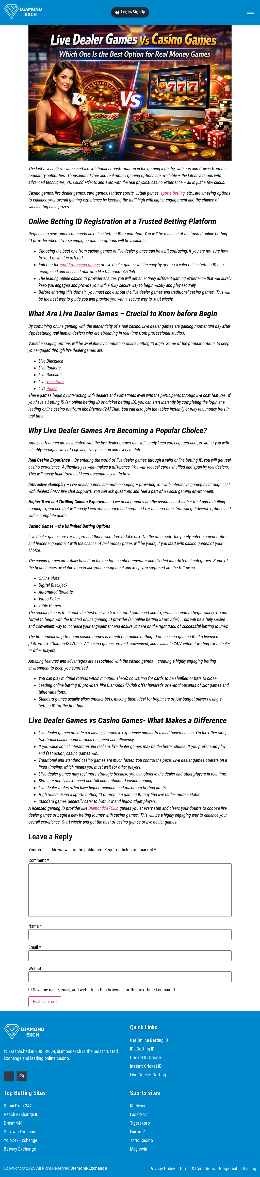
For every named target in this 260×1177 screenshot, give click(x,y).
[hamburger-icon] (250, 12)
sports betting (172, 193)
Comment (38, 860)
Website (36, 968)
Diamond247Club (103, 808)
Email (34, 947)
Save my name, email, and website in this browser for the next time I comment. (104, 989)
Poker (51, 388)
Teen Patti (55, 381)
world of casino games (80, 264)
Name (35, 926)
